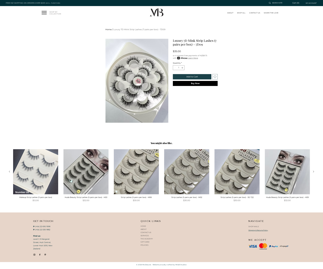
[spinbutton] (178, 68)
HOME (143, 226)
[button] (297, 3)
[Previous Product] (9, 171)
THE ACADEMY (147, 239)
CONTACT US (146, 232)
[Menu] (44, 12)
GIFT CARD (145, 242)
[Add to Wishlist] (215, 76)
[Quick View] (35, 171)
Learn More (193, 58)
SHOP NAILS (253, 226)
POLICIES (144, 245)
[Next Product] (313, 171)
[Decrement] (174, 68)
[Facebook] (40, 254)
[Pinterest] (45, 254)
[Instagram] (34, 254)
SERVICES (145, 236)
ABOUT (143, 229)
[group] (161, 176)
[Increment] (182, 68)
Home (108, 29)
